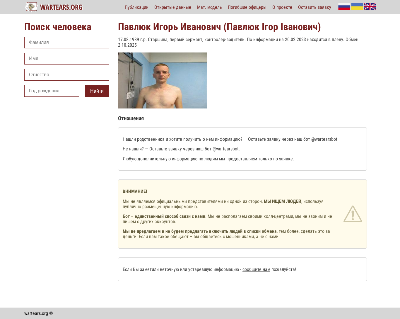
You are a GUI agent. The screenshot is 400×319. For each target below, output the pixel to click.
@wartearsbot (324, 139)
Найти (97, 91)
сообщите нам (256, 269)
